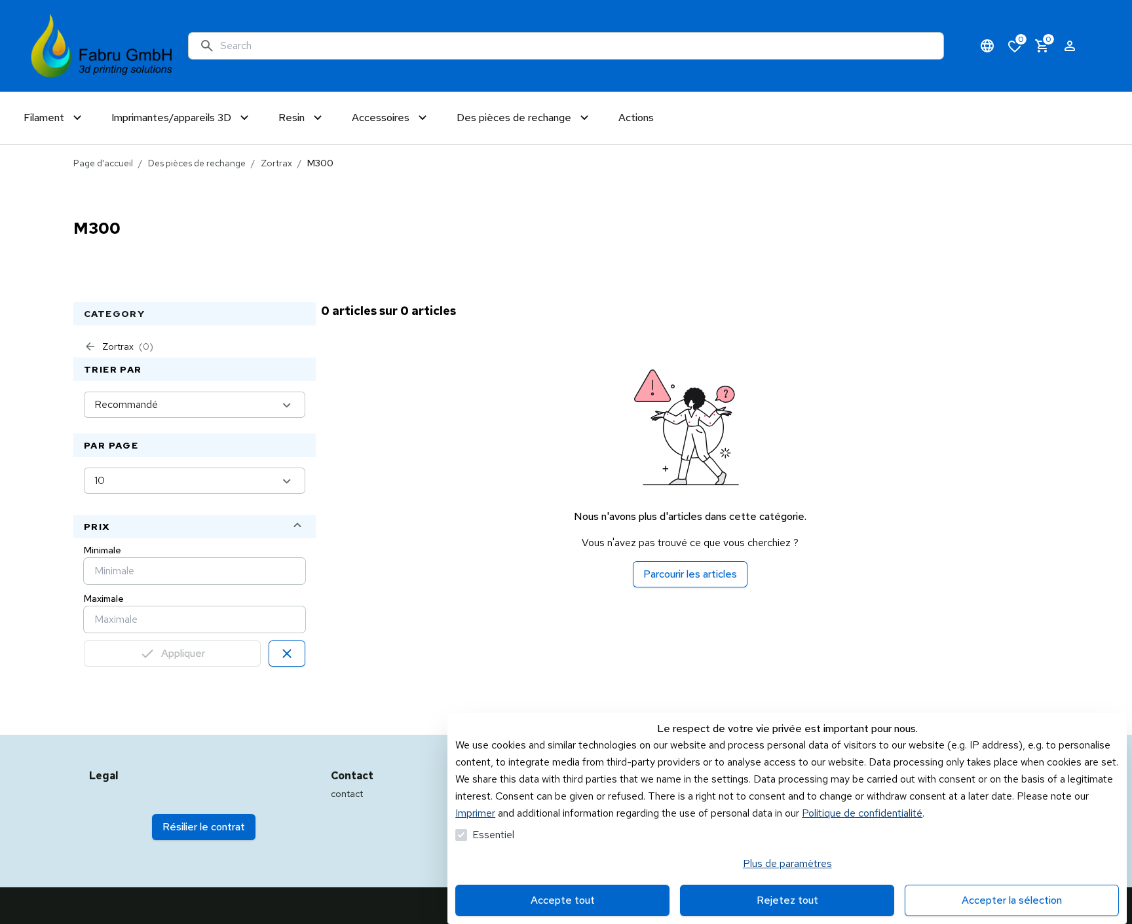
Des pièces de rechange (197, 163)
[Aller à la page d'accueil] (102, 46)
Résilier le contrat (203, 827)
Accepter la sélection (1012, 900)
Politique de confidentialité (862, 813)
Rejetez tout (787, 900)
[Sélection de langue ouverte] (987, 46)
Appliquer (183, 653)
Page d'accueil (103, 163)
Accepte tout (563, 900)
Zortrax (276, 163)
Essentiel (493, 834)
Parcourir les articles (690, 574)
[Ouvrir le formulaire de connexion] (1070, 46)
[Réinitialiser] (287, 653)
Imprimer (475, 813)
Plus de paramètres (787, 863)
